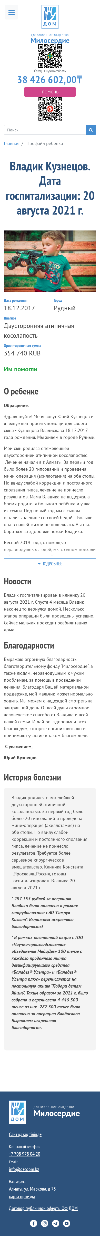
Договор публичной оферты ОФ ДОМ (43, 1208)
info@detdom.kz (24, 1169)
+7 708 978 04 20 (24, 1154)
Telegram (55, 1223)
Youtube (66, 1223)
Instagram (44, 1223)
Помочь (50, 91)
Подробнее (51, 564)
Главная (11, 143)
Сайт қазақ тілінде (25, 1134)
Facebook (33, 1223)
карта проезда (22, 1196)
